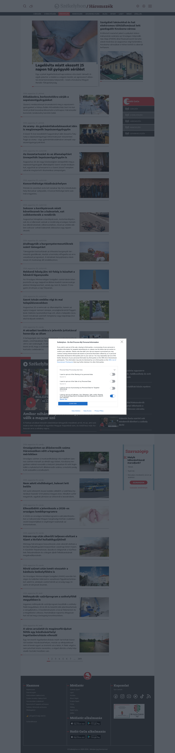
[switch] (112, 374)
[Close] (122, 342)
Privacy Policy (99, 411)
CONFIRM (73, 403)
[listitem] (87, 370)
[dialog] (87, 376)
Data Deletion (76, 411)
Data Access (87, 411)
